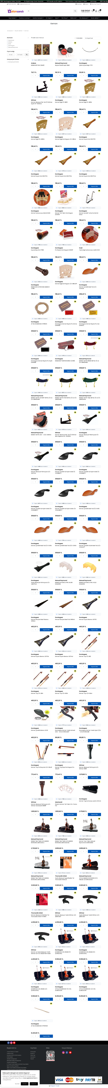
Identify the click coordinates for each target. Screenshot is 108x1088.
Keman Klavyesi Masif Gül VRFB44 (65, 619)
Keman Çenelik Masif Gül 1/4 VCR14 (41, 545)
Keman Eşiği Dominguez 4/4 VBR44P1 (66, 284)
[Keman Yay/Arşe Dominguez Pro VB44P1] (66, 751)
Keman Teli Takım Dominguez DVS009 (64, 213)
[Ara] (75, 11)
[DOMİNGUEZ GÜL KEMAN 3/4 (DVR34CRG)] (90, 936)
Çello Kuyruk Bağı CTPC (86, 65)
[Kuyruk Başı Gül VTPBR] (42, 234)
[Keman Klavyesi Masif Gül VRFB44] (66, 603)
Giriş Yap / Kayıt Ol (96, 4)
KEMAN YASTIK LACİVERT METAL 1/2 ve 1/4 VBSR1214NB (41, 398)
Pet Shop (64, 18)
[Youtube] (70, 1052)
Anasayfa (10, 30)
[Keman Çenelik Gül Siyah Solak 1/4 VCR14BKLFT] (90, 456)
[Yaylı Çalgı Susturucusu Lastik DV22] (90, 234)
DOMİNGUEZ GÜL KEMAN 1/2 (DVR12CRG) (63, 952)
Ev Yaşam (49, 18)
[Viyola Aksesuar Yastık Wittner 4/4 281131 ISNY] (90, 899)
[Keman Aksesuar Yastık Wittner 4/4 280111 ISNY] (66, 899)
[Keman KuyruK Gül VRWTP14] (42, 160)
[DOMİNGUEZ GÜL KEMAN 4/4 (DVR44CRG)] (42, 973)
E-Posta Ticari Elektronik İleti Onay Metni (17, 1064)
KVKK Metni (10, 1057)
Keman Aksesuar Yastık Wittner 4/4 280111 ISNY (65, 915)
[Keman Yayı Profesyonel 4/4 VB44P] (42, 751)
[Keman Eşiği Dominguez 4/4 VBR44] (66, 123)
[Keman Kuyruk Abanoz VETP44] (66, 640)
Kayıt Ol (32, 1053)
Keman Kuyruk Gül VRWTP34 (63, 176)
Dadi (80, 248)
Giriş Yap (32, 1055)
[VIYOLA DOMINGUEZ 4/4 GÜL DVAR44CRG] (90, 973)
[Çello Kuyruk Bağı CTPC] (90, 49)
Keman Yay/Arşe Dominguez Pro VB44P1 (64, 768)
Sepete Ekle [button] (46, 75)
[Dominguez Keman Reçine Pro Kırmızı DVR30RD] (66, 308)
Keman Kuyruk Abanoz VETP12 (87, 619)
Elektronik (73, 18)
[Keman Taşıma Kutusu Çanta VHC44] (90, 788)
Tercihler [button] (17, 1084)
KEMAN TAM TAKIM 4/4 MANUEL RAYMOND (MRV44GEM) (40, 879)
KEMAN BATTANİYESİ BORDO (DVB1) (65, 361)
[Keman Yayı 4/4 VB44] (90, 677)
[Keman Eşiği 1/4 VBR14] (90, 86)
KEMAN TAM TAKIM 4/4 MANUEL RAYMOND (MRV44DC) (40, 842)
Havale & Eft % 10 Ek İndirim (14, 1055)
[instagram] (11, 1042)
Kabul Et (33, 1084)
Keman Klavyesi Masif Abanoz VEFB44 (39, 620)
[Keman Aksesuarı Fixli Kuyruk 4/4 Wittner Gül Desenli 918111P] (42, 788)
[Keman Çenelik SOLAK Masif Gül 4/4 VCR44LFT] (90, 530)
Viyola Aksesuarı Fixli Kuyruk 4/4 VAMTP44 (40, 583)
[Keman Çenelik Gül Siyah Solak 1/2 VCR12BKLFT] (66, 456)
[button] (99, 11)
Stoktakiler (79, 38)
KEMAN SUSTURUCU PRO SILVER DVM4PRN (63, 583)
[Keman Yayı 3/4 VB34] (66, 677)
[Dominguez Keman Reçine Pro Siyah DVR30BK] (42, 345)
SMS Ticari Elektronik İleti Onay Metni (16, 1068)
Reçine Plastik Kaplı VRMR (62, 65)
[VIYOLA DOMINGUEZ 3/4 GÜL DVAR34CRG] (66, 973)
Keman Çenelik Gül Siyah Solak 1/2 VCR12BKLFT (65, 472)
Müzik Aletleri (94, 18)
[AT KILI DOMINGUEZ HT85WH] (42, 308)
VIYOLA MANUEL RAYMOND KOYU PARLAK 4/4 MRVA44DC (88, 879)
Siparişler (79, 4)
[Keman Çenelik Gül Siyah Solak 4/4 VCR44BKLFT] (66, 493)
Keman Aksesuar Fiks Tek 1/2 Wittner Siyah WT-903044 (41, 103)
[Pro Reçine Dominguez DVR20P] (66, 234)
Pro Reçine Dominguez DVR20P (64, 250)
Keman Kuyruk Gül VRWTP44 (87, 176)
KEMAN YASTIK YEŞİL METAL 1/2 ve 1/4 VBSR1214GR (89, 398)
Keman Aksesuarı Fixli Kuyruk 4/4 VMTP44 (40, 472)
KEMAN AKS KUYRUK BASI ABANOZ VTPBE (40, 287)
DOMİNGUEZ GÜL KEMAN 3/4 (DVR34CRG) (87, 952)
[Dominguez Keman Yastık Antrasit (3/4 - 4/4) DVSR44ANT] (66, 714)
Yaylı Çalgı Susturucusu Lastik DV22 (89, 250)
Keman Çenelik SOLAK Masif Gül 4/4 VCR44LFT (89, 546)
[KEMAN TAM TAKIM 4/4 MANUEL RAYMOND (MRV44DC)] (42, 825)
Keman (26, 30)
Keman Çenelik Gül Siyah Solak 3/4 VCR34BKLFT (41, 509)
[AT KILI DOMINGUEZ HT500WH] (42, 1010)
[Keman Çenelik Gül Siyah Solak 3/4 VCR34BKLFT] (42, 493)
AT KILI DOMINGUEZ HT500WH (39, 1026)
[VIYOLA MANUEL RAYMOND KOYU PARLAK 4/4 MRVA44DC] (90, 862)
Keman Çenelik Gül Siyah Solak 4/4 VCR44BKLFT (65, 509)
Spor (56, 18)
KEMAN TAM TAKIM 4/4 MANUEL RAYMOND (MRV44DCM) (64, 842)
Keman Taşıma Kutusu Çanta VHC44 (90, 801)
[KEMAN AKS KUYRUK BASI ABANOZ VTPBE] (42, 271)
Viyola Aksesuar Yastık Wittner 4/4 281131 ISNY (89, 915)
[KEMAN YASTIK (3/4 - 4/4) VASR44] (42, 419)
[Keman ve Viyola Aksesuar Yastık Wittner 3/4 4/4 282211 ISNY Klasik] (42, 936)
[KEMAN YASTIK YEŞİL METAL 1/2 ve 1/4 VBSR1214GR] (90, 382)
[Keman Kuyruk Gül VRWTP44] (90, 160)
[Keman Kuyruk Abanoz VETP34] (42, 640)
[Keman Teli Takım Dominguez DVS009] (66, 197)
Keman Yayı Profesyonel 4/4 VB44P (41, 767)
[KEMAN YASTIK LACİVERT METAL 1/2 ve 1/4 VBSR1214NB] (42, 382)
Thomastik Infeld (61, 876)
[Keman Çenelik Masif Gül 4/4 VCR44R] (90, 271)
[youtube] (14, 1042)
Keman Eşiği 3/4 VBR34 (37, 139)
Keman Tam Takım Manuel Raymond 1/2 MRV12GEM (87, 842)
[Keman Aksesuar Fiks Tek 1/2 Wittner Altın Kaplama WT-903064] (66, 419)
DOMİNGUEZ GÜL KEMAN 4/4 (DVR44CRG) (39, 989)
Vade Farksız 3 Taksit (12, 1051)
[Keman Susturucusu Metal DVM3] (42, 197)
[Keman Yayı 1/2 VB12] (90, 640)
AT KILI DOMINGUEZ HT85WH (39, 324)
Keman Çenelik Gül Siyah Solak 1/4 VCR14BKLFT (89, 472)
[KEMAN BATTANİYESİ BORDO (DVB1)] (66, 345)
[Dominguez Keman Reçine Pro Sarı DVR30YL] (90, 308)
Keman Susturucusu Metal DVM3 (40, 213)
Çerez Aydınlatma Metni (30, 1078)
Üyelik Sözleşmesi (12, 1062)
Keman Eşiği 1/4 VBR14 (85, 102)
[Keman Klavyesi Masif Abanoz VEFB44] (42, 603)
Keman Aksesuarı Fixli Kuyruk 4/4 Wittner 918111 (88, 768)
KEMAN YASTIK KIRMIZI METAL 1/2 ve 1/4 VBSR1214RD (89, 361)
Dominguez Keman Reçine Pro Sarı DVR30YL (89, 324)
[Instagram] (63, 1052)
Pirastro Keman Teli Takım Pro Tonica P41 (66, 805)
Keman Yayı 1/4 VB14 (37, 693)
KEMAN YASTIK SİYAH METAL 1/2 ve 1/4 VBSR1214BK (65, 398)
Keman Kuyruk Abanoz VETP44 (64, 656)
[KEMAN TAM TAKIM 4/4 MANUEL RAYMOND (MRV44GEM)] (42, 862)
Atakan (33, 63)
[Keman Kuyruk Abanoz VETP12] (90, 603)
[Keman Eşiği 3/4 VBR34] (42, 123)
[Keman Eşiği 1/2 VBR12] (66, 86)
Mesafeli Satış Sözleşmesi (14, 1060)
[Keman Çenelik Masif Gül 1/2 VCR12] (90, 493)
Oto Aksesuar (83, 18)
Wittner (33, 100)
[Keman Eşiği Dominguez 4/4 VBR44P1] (66, 271)
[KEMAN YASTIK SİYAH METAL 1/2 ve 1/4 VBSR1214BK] (66, 382)
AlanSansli (58, 802)
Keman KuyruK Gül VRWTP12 (87, 139)
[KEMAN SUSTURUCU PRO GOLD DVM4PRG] (90, 566)
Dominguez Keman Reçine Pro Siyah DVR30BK (41, 361)
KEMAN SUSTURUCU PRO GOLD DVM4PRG (87, 583)
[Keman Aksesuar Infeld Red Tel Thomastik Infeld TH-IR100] (42, 899)
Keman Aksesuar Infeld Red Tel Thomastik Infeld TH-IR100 (40, 915)
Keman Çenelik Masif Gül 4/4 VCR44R (87, 287)
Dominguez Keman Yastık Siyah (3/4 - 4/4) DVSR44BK (90, 731)
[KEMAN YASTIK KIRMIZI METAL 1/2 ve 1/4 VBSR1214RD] (90, 345)
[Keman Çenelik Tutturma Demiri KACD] (90, 197)
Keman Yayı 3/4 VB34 (61, 693)
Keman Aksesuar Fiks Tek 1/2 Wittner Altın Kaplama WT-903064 (65, 435)
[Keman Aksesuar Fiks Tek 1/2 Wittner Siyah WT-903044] (42, 86)
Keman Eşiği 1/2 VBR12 (61, 102)
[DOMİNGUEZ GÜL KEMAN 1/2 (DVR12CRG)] (66, 936)
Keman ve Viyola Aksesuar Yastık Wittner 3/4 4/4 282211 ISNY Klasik (41, 952)
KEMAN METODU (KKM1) (37, 65)
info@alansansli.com (24, 4)
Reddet (25, 1084)
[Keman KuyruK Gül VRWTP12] (90, 123)
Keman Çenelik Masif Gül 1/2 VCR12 (89, 508)
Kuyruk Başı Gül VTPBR (37, 250)
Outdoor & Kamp (24, 18)
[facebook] (8, 1042)
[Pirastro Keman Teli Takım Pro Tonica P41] (66, 788)
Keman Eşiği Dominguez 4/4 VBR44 (65, 139)
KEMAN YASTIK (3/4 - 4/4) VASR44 (41, 435)
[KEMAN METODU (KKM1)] (42, 49)
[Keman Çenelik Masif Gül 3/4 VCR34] (66, 530)
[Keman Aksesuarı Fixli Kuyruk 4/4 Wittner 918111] (90, 751)
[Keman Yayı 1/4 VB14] (42, 677)
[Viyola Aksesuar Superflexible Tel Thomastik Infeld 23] (66, 862)
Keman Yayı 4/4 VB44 (85, 693)
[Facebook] (67, 1052)
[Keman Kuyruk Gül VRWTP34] (66, 160)
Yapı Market (12, 18)
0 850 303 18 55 (12, 4)
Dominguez (83, 63)
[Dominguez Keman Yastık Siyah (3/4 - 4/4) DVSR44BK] (90, 714)
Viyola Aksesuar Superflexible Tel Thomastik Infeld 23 (64, 879)
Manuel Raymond (61, 63)
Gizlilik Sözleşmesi (12, 1059)
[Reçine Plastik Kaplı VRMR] (66, 49)
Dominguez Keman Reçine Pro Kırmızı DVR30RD (66, 324)
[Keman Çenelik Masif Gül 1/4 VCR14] (42, 530)
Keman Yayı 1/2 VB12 (85, 656)
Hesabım (32, 1057)
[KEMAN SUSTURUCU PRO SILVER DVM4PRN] (66, 566)
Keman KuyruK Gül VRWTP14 (39, 176)
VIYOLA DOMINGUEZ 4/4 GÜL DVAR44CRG (87, 989)
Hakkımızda (10, 1053)
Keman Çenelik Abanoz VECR (39, 730)
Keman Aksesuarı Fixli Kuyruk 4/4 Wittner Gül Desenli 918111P (40, 805)
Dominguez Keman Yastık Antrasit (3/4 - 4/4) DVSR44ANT (65, 731)
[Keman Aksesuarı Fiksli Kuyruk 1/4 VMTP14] (90, 419)
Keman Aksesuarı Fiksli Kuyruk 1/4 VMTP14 (88, 435)
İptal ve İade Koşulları (13, 1066)
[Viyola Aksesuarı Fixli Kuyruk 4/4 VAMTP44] (42, 566)
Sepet (32, 1059)
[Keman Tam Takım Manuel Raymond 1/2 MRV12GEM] (90, 825)
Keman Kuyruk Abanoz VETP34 (40, 656)
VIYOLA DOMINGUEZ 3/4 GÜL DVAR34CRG (63, 989)
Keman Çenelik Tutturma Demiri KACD (88, 213)
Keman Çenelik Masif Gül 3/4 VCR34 (65, 545)
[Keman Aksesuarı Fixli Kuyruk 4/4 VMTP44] (42, 456)
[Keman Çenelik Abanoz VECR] (42, 714)
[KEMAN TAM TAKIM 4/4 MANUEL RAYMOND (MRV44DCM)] (66, 825)
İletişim (87, 4)
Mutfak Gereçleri (38, 18)
